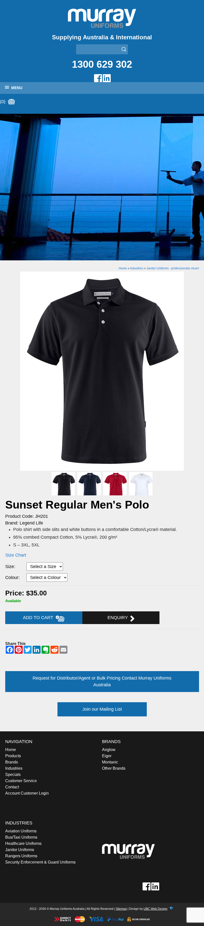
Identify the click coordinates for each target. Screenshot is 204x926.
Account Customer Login (27, 793)
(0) (3, 101)
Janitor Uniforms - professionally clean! (173, 268)
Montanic (110, 762)
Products (13, 756)
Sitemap (121, 909)
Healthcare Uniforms (23, 843)
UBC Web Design (155, 909)
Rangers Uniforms (21, 856)
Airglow (108, 750)
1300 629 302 (102, 64)
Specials (13, 774)
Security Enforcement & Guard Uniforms (40, 862)
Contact (12, 787)
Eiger (106, 756)
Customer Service (21, 781)
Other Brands (113, 768)
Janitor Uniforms (19, 850)
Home (123, 268)
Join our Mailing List (102, 709)
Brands (11, 762)
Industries (136, 268)
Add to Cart (39, 617)
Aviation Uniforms (21, 831)
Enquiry (118, 617)
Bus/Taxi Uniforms (21, 837)
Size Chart (15, 555)
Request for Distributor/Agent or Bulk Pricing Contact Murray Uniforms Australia (102, 681)
